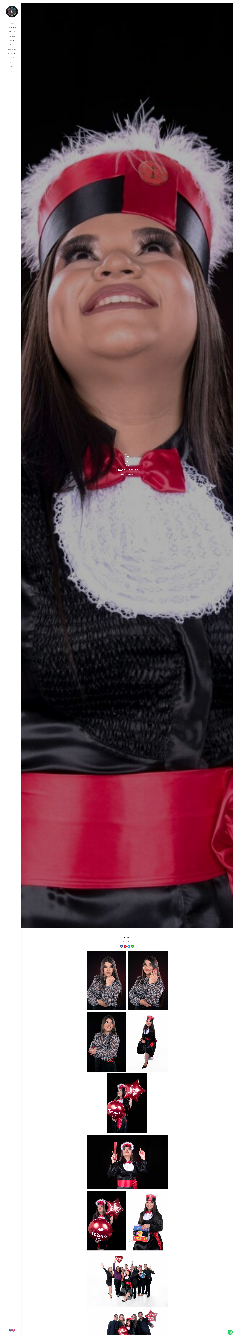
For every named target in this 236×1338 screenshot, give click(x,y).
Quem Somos (12, 32)
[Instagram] (13, 1330)
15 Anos (12, 45)
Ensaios (12, 40)
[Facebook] (10, 1330)
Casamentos (12, 49)
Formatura (12, 36)
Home (12, 23)
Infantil (12, 58)
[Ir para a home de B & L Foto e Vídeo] (12, 11)
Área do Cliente (12, 27)
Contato (12, 66)
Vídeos (12, 62)
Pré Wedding (12, 53)
